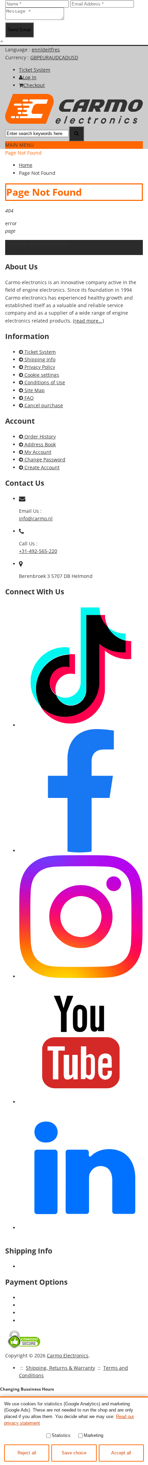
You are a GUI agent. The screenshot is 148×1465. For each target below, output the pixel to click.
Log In (29, 77)
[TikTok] (81, 725)
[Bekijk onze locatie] (21, 563)
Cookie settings (41, 375)
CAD (63, 57)
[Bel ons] (21, 531)
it (49, 49)
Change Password (44, 459)
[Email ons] (22, 498)
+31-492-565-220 (38, 551)
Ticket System (39, 352)
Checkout (34, 85)
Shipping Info (39, 359)
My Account (37, 452)
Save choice (74, 1453)
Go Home (15, 251)
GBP (35, 57)
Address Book (39, 444)
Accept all (121, 1453)
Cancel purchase (43, 405)
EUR (44, 57)
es (57, 49)
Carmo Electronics (67, 1355)
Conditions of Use (44, 382)
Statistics (61, 1435)
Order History (39, 436)
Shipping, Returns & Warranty (60, 1368)
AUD (54, 57)
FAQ (28, 398)
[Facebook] (81, 850)
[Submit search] (76, 133)
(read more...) (88, 320)
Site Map (34, 390)
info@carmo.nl (36, 518)
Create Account (41, 467)
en (35, 49)
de (45, 49)
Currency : (17, 57)
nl (40, 49)
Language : (18, 49)
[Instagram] (81, 976)
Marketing (93, 1435)
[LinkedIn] (81, 1227)
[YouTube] (81, 1102)
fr (53, 49)
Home (25, 165)
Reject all (27, 1453)
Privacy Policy (39, 367)
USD (73, 57)
